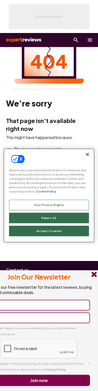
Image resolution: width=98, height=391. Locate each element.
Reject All (49, 218)
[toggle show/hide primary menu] (90, 40)
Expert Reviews (23, 40)
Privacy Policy (55, 370)
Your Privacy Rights (49, 205)
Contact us (17, 269)
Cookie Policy (46, 191)
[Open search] (76, 40)
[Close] (87, 154)
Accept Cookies (49, 231)
